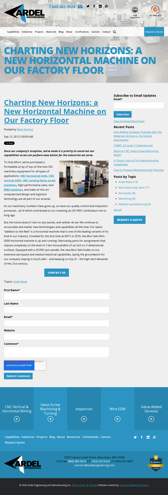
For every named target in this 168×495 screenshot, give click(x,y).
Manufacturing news (134, 187)
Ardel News (20, 281)
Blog (52, 437)
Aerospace (127, 193)
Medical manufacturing (135, 204)
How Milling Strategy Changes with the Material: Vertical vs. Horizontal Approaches (138, 136)
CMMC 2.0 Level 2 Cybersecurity (133, 145)
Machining (127, 198)
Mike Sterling (25, 129)
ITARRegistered (135, 16)
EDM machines (13, 189)
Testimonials (90, 437)
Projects (42, 437)
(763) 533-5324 (101, 461)
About (61, 437)
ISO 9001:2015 (155, 15)
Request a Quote (129, 220)
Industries (28, 437)
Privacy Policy (79, 485)
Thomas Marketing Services (134, 485)
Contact (106, 437)
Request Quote (15, 442)
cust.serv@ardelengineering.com (94, 465)
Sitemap (93, 485)
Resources (73, 437)
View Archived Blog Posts (129, 121)
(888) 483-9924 (77, 461)
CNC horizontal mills (33, 176)
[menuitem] (13, 31)
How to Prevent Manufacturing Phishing (139, 170)
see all (117, 210)
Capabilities (12, 437)
